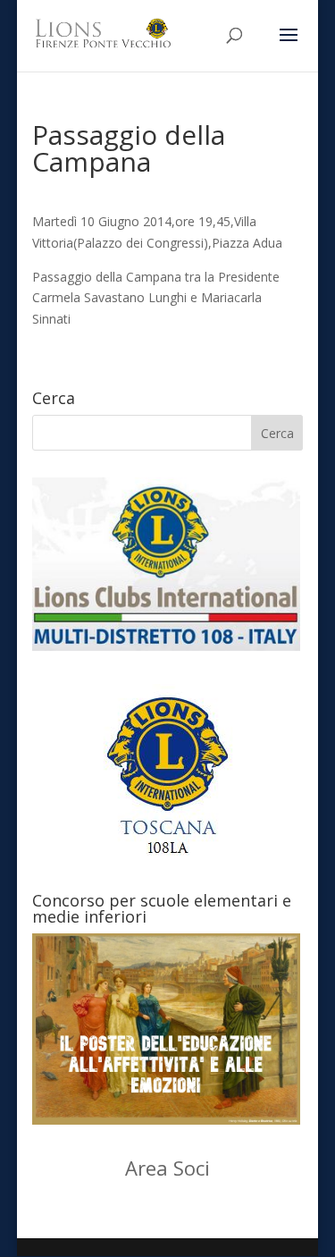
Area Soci (167, 1167)
